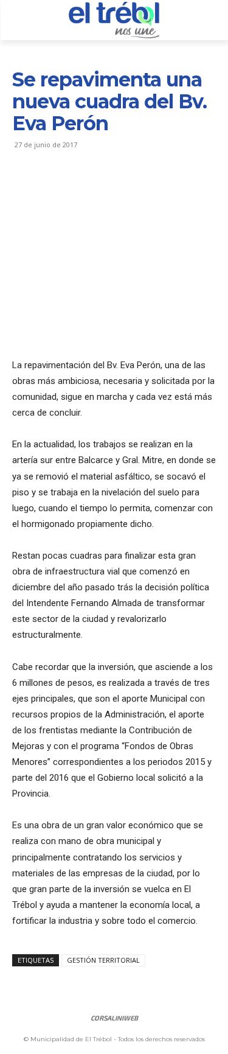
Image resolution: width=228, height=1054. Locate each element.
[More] (137, 189)
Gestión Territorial (103, 960)
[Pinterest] (80, 189)
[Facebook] (24, 189)
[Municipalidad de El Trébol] (114, 20)
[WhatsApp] (108, 189)
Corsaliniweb (114, 1017)
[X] (52, 189)
